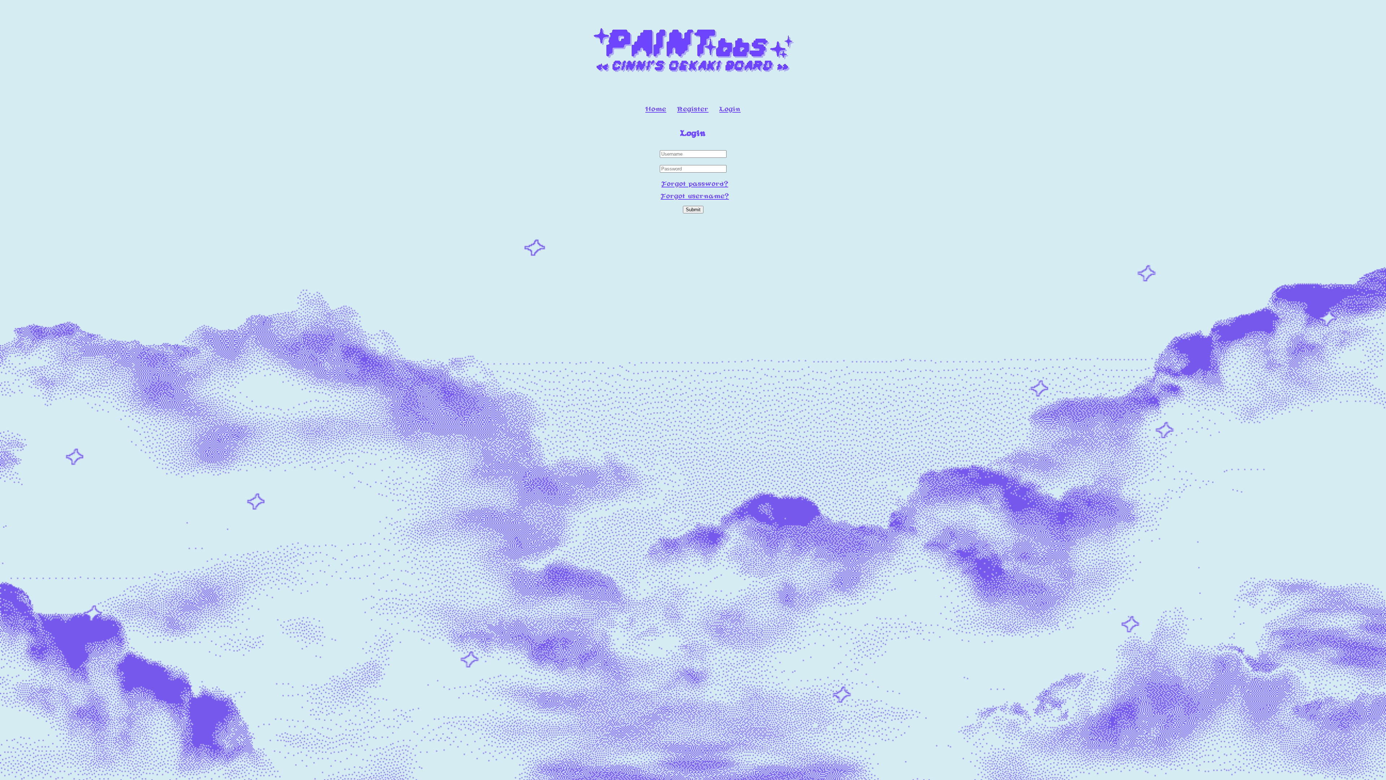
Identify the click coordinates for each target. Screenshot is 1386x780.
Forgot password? (695, 184)
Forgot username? (695, 196)
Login (730, 109)
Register (693, 109)
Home (655, 109)
